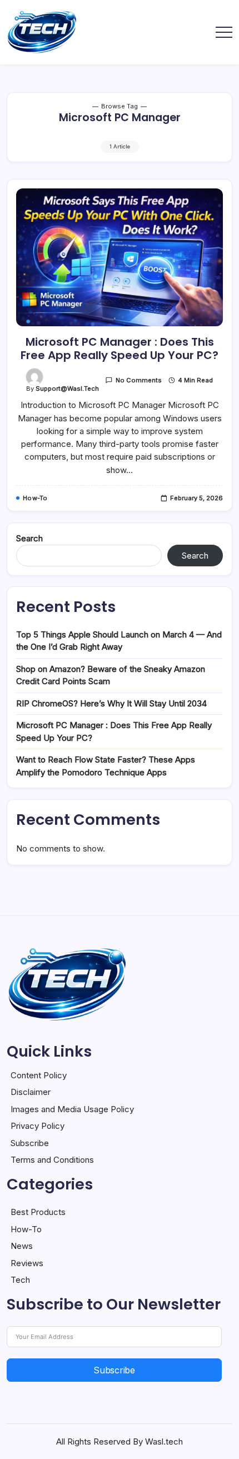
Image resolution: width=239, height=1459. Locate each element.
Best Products (38, 1212)
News (22, 1246)
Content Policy (39, 1075)
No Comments (139, 380)
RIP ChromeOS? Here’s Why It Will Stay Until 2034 (111, 703)
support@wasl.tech (67, 388)
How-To (26, 1229)
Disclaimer (31, 1092)
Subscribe (30, 1143)
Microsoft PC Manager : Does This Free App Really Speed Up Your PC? (119, 348)
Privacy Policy (37, 1126)
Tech (20, 1279)
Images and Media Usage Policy (72, 1109)
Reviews (27, 1263)
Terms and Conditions (52, 1159)
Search (29, 538)
